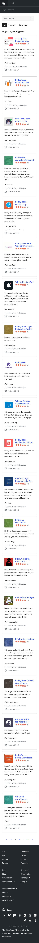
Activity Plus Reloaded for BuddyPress (21, 39)
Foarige (6, 839)
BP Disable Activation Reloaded (24, 158)
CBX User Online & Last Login (22, 120)
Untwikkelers (7, 878)
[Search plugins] (31, 18)
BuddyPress (8, 900)
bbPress (6, 896)
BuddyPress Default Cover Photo (24, 682)
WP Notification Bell (24, 282)
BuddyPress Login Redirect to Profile (23, 327)
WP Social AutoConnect (21, 798)
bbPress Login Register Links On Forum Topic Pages (24, 479)
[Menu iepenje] (35, 3)
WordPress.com (9, 889)
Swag (24, 882)
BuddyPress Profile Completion (23, 756)
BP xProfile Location (24, 639)
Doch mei (24, 870)
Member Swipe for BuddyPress (22, 720)
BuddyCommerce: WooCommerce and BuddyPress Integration (24, 244)
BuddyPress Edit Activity (20, 203)
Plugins (23, 859)
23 (27, 839)
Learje (4, 870)
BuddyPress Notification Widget (24, 441)
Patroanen (25, 863)
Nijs (3, 855)
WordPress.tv (8, 882)
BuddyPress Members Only (22, 81)
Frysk (9, 910)
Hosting (5, 859)
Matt (5, 892)
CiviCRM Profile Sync (24, 597)
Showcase (25, 852)
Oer (3, 852)
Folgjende (32, 839)
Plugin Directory (8, 10)
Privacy (5, 863)
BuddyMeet (20, 362)
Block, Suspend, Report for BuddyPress (22, 560)
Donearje (25, 878)
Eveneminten (26, 874)
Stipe (4, 874)
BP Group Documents (20, 521)
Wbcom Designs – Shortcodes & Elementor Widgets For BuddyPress (24, 402)
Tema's (23, 855)
